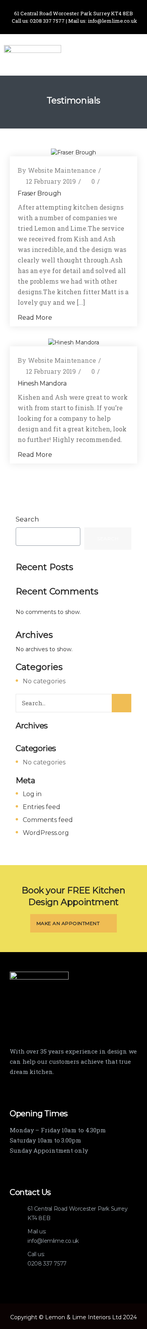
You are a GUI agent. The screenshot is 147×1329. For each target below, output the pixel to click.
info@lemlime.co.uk (53, 1240)
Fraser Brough (39, 193)
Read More (36, 317)
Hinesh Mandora (42, 383)
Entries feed (41, 807)
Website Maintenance (62, 170)
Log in (32, 794)
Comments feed (48, 820)
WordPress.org (46, 833)
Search (27, 519)
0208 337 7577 (47, 1263)
